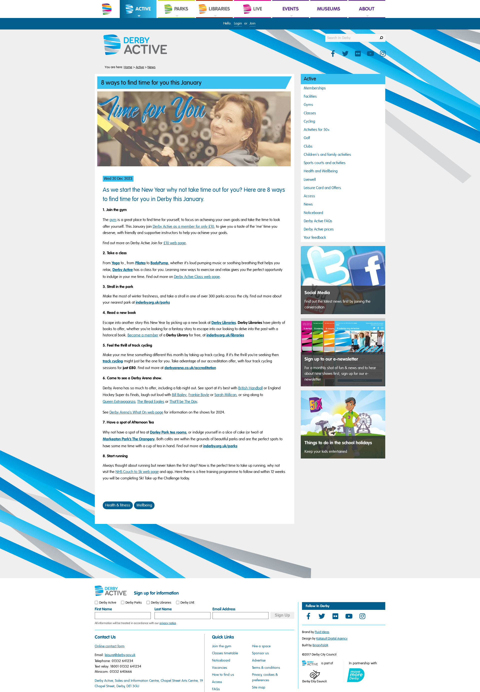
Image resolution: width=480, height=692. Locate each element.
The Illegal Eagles (150, 401)
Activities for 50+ (317, 129)
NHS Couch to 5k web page (137, 471)
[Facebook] (308, 616)
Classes (310, 113)
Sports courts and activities (325, 163)
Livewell (310, 179)
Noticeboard (313, 213)
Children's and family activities (327, 154)
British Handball (250, 388)
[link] (138, 17)
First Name (103, 609)
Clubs (308, 146)
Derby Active (107, 603)
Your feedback (315, 237)
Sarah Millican (225, 395)
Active (140, 67)
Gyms (308, 104)
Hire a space (261, 646)
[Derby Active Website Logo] (140, 44)
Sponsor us (260, 653)
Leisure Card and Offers (322, 188)
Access (309, 196)
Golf (307, 138)
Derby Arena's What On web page (136, 412)
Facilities (310, 96)
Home (128, 67)
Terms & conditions (266, 668)
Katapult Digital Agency (332, 639)
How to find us (223, 675)
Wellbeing (144, 505)
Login (238, 23)
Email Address (223, 609)
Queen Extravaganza (119, 401)
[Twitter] (322, 616)
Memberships (315, 88)
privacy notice (168, 623)
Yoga (116, 262)
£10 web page (175, 243)
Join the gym (221, 646)
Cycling (309, 121)
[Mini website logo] (311, 664)
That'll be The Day (183, 401)
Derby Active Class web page (197, 276)
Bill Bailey (179, 395)
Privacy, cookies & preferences (265, 677)
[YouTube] (348, 616)
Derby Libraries (161, 603)
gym (113, 220)
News (152, 67)
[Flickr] (335, 616)
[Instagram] (362, 616)
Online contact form (109, 646)
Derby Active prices (319, 229)
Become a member (143, 335)
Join (253, 23)
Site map (258, 687)
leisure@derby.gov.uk (120, 655)
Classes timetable (225, 653)
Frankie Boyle (198, 395)
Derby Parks (134, 603)
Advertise (259, 660)
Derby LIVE (187, 603)
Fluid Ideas (322, 632)
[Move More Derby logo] (355, 675)
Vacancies (219, 668)
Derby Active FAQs (318, 221)
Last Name (163, 609)
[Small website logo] (113, 591)
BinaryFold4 (320, 645)
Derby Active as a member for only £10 (183, 226)
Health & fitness (117, 505)
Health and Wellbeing (321, 171)
